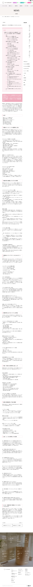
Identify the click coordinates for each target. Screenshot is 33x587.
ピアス (26, 560)
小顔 (24, 75)
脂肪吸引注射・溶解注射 (4, 554)
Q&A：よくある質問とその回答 (10, 73)
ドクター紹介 (26, 5)
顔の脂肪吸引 (19, 541)
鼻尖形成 (11, 540)
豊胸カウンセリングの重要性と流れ (11, 36)
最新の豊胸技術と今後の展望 (10, 66)
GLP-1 (3, 558)
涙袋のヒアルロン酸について (29, 54)
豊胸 (24, 82)
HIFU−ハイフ (19, 546)
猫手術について (29, 47)
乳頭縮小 (18, 558)
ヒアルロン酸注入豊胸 (10, 45)
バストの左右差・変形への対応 (11, 51)
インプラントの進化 (10, 67)
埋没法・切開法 (4, 538)
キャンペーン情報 (26, 70)
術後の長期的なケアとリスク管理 (12, 60)
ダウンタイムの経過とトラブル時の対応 (13, 65)
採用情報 (26, 570)
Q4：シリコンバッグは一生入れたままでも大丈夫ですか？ (14, 80)
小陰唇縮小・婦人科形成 (19, 554)
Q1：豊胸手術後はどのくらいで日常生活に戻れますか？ (14, 75)
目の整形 (25, 80)
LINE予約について (20, 570)
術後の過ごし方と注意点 (10, 64)
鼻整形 (24, 84)
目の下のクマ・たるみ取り (4, 541)
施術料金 (16, 5)
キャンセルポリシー (27, 572)
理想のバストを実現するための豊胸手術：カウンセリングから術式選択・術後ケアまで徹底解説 (12, 33)
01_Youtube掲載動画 (26, 63)
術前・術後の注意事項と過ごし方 (11, 61)
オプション (4, 564)
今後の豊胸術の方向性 (10, 71)
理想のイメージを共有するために (12, 38)
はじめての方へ (20, 569)
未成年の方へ (20, 574)
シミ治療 (26, 555)
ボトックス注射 (12, 554)
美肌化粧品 (26, 562)
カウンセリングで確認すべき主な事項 (12, 37)
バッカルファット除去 (19, 544)
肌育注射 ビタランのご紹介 (29, 28)
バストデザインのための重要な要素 (12, 48)
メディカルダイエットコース (4, 561)
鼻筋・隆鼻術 (11, 538)
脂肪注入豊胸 (9, 43)
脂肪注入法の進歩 (10, 69)
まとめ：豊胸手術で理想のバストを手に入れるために (13, 89)
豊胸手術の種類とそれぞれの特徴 (11, 41)
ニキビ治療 (26, 553)
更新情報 (5, 16)
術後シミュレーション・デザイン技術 (12, 70)
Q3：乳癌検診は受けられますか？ (12, 77)
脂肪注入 (11, 558)
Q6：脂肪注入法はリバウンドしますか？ (13, 82)
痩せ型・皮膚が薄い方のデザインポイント (13, 52)
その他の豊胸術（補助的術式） (11, 46)
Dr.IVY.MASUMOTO (26, 68)
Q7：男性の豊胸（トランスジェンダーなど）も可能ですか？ (14, 84)
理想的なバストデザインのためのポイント (12, 47)
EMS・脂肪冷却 (4, 556)
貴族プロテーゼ (29, 41)
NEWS (3, 16)
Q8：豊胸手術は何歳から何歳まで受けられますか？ (14, 87)
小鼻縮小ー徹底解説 (29, 35)
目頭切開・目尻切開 (4, 545)
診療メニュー (11, 5)
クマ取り (25, 73)
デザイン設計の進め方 (10, 50)
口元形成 (26, 540)
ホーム (12, 569)
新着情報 (25, 77)
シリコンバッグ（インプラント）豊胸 (12, 42)
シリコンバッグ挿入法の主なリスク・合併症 (13, 56)
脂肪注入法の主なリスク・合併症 (12, 57)
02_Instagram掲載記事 (27, 66)
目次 (6, 35)
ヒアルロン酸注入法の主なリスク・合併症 (13, 59)
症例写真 (21, 5)
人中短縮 (26, 538)
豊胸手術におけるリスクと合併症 (11, 55)
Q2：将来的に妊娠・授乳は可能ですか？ (13, 76)
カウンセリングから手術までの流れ (12, 40)
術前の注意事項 (9, 62)
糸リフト (18, 539)
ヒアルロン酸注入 (12, 556)
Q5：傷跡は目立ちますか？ (11, 81)
